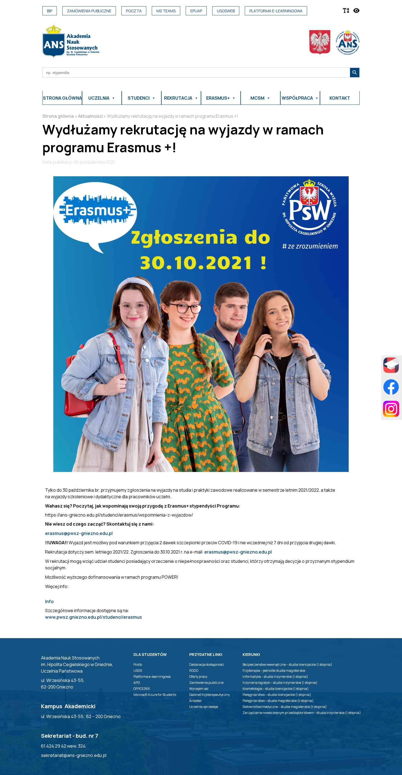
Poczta (134, 10)
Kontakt (340, 98)
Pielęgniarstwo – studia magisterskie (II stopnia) (278, 700)
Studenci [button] (139, 98)
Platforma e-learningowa (275, 10)
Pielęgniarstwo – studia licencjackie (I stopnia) (277, 694)
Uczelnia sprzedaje (203, 706)
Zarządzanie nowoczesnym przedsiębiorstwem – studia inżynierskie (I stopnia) (302, 712)
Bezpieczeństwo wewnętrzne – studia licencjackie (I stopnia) (287, 664)
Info (49, 601)
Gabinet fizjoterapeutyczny (209, 694)
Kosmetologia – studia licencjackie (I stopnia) (276, 688)
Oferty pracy (198, 676)
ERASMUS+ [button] (218, 98)
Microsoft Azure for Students (154, 694)
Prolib (137, 664)
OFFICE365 (141, 688)
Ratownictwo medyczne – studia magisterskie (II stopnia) (285, 706)
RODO (193, 670)
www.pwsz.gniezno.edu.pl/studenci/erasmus (93, 617)
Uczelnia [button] (98, 98)
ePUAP (196, 10)
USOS (137, 670)
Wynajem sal (198, 688)
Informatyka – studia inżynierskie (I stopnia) (275, 676)
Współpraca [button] (297, 98)
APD (136, 682)
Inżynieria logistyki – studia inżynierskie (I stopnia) (280, 682)
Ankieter (195, 700)
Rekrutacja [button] (178, 98)
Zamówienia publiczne (89, 10)
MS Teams (166, 10)
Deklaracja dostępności (206, 664)
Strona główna (62, 98)
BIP (49, 10)
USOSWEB (226, 10)
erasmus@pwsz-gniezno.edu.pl (79, 533)
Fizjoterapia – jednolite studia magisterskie (274, 670)
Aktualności (90, 116)
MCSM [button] (257, 98)
